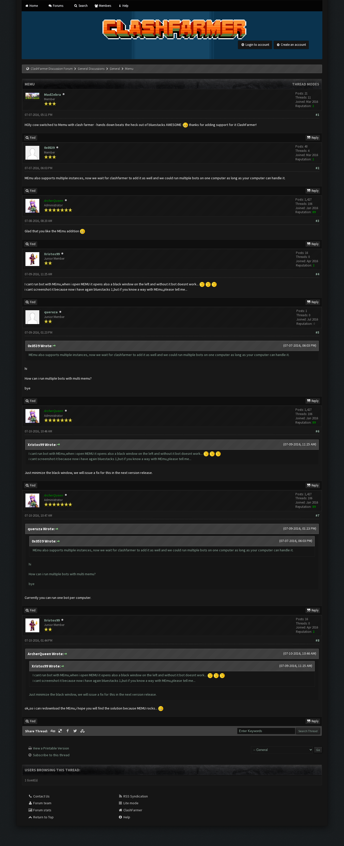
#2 (317, 168)
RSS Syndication (135, 796)
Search (82, 6)
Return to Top (43, 817)
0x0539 (49, 147)
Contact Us (41, 796)
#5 (317, 332)
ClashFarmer (132, 810)
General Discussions (91, 69)
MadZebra (52, 94)
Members (104, 6)
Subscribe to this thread (51, 755)
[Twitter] (76, 731)
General (115, 69)
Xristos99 (52, 254)
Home (33, 6)
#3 (317, 221)
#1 (317, 115)
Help (125, 6)
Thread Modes (305, 84)
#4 (317, 274)
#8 (317, 640)
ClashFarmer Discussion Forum (52, 69)
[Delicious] (61, 731)
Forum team (41, 803)
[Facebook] (68, 731)
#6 (317, 431)
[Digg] (53, 731)
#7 (317, 515)
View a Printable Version (51, 748)
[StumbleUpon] (83, 731)
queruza (51, 312)
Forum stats (41, 810)
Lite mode (131, 803)
